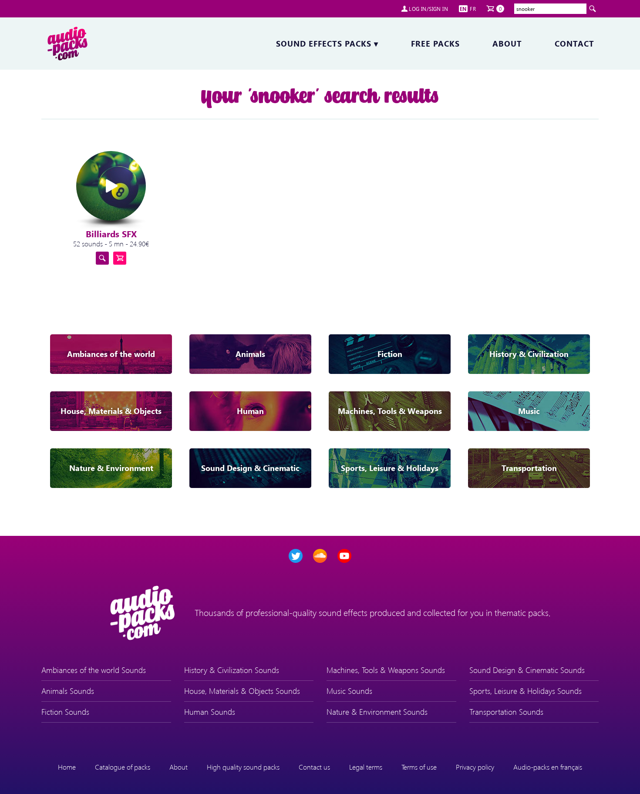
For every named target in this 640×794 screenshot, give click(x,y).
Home (67, 766)
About (507, 43)
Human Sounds (209, 712)
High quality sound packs (243, 766)
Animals (250, 354)
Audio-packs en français (547, 766)
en (463, 8)
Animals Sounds (67, 691)
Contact (574, 43)
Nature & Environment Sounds (377, 712)
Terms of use (419, 766)
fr (473, 8)
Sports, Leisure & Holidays (389, 468)
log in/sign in (428, 8)
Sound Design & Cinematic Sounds (527, 670)
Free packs (435, 43)
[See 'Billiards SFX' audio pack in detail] (102, 258)
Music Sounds (349, 691)
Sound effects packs (327, 43)
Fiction (389, 354)
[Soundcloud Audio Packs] (320, 556)
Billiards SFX (111, 233)
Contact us (314, 766)
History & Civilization (529, 354)
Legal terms (365, 766)
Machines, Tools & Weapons (390, 411)
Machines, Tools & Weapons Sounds (386, 670)
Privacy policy (475, 766)
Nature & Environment (111, 468)
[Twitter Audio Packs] (296, 556)
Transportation (529, 468)
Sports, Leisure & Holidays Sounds (525, 691)
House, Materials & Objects (111, 411)
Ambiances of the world (111, 354)
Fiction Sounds (65, 712)
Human (250, 411)
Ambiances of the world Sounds (93, 670)
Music (529, 411)
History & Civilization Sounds (231, 670)
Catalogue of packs (122, 766)
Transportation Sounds (506, 712)
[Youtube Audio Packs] (344, 556)
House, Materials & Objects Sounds (242, 691)
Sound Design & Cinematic (250, 468)
